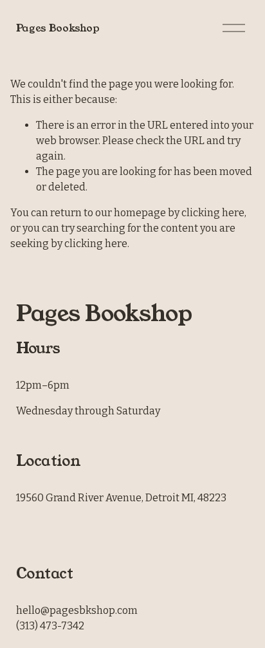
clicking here (212, 213)
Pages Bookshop (58, 28)
